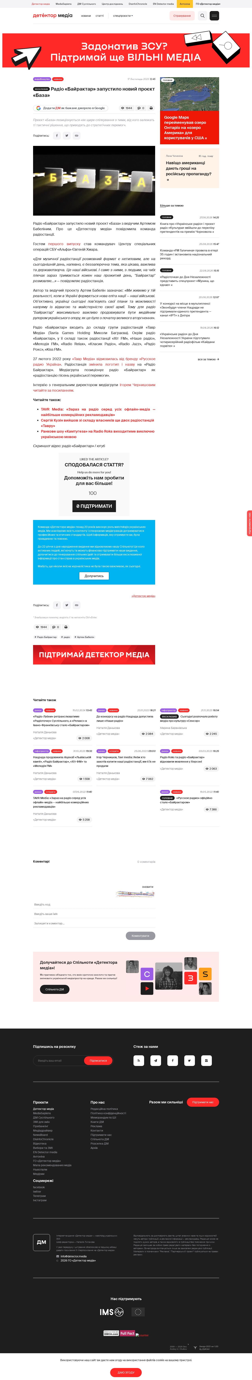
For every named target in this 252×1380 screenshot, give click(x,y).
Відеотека (39, 1143)
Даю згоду (126, 1372)
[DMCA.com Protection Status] (111, 1335)
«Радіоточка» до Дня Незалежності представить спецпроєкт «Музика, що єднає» (187, 281)
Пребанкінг (40, 1126)
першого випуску (64, 244)
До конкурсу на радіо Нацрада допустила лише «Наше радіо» (124, 719)
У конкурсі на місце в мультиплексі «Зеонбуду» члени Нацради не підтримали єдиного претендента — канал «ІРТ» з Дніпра (185, 309)
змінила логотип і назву (112, 364)
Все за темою (207, 359)
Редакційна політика (104, 1109)
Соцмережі (43, 1180)
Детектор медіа (41, 4)
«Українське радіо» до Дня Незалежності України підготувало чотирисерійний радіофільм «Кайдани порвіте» (187, 340)
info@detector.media (74, 1256)
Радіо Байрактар (47, 637)
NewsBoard (40, 1135)
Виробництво (42, 79)
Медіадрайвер (43, 1130)
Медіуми (38, 1174)
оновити (147, 887)
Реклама (96, 1126)
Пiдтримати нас (203, 1102)
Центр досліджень (112, 4)
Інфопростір (168, 710)
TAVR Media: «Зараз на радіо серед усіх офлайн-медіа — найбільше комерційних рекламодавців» (61, 802)
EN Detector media (163, 4)
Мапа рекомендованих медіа (52, 1165)
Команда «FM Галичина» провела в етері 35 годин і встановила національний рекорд (189, 254)
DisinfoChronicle (138, 4)
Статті (100, 16)
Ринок (38, 710)
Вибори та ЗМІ (43, 1148)
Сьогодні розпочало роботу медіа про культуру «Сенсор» (189, 719)
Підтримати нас (101, 1135)
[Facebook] (57, 136)
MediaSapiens (63, 4)
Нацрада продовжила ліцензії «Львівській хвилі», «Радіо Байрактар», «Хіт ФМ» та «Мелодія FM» (62, 761)
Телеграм (39, 1196)
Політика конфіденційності (108, 1113)
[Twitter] (67, 136)
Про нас (98, 1102)
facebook (39, 1187)
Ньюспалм (40, 1169)
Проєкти (40, 1102)
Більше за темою (171, 205)
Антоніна (185, 4)
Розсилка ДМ (100, 1143)
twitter (37, 1191)
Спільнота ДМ (54, 989)
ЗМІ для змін (41, 1122)
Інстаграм (39, 1200)
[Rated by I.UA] (142, 1335)
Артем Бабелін (85, 637)
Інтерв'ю (114, 751)
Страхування (182, 16)
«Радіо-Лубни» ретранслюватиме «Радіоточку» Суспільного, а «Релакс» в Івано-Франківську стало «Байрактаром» (61, 721)
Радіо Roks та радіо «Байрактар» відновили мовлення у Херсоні (182, 759)
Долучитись (94, 576)
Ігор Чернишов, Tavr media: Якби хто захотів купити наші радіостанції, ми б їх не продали (126, 761)
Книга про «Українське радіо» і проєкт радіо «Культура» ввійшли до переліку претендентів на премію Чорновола (187, 228)
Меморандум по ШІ (103, 1117)
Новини (86, 16)
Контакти (97, 1130)
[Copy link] (77, 136)
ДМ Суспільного (86, 4)
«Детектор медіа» (143, 596)
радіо (67, 637)
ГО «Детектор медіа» (208, 4)
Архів (94, 1148)
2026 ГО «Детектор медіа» (78, 1260)
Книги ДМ (97, 1122)
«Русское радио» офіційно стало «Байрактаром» (186, 800)
